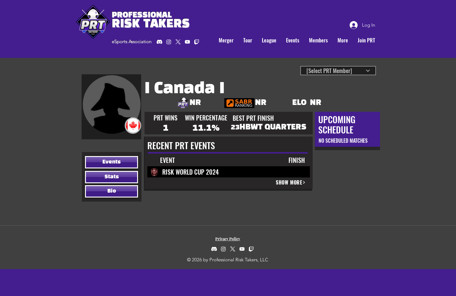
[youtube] (187, 42)
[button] (247, 40)
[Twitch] (251, 249)
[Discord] (159, 42)
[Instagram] (169, 42)
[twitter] (178, 42)
